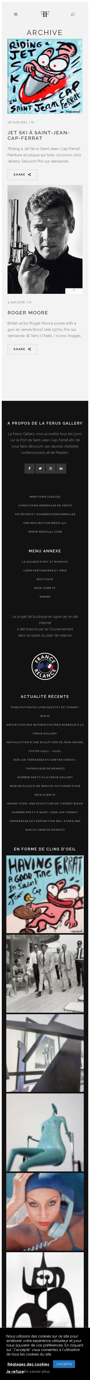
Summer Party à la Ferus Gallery (45, 777)
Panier (45, 596)
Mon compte (45, 588)
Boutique (45, 579)
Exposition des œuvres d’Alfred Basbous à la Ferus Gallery (45, 729)
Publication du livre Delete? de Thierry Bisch (45, 711)
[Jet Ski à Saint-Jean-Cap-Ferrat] (45, 76)
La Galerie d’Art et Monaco (45, 561)
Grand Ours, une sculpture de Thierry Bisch (45, 803)
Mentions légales (45, 496)
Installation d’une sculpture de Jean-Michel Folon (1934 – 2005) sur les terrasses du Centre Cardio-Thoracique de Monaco (45, 755)
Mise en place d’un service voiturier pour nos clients (45, 790)
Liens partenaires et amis (45, 570)
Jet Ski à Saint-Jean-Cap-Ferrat (39, 135)
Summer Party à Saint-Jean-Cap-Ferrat (45, 812)
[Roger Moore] (45, 239)
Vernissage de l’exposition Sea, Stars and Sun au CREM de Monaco (45, 825)
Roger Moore (28, 312)
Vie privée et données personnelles (45, 514)
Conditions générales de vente (45, 505)
